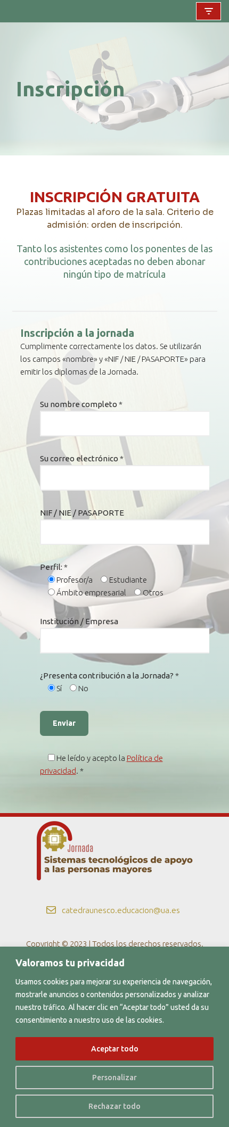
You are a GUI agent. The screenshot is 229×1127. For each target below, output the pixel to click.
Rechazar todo (114, 1106)
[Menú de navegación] (208, 11)
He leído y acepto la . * (101, 764)
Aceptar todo (114, 1049)
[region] (114, 1037)
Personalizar (114, 1077)
